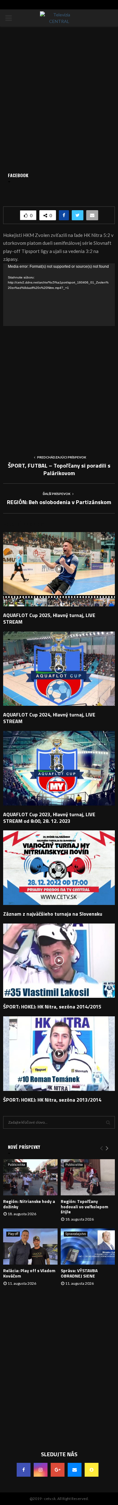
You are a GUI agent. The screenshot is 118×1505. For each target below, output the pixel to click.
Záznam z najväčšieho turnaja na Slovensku (52, 914)
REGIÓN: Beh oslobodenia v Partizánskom (59, 502)
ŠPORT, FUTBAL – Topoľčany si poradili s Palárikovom (59, 469)
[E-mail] (74, 1470)
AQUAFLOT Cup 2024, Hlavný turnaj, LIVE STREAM (49, 718)
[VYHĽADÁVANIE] (108, 1122)
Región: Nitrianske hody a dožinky (29, 1204)
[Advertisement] (59, 385)
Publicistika (16, 1164)
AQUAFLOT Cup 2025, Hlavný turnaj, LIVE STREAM (49, 618)
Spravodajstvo (75, 1234)
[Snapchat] (91, 1470)
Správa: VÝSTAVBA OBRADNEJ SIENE (79, 1273)
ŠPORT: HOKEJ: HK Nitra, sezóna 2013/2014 (52, 1099)
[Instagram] (41, 1470)
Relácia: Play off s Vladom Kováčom (29, 1273)
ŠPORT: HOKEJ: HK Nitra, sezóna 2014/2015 (52, 1006)
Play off (13, 1234)
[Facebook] (24, 1470)
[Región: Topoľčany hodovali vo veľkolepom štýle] (88, 1177)
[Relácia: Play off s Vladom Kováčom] (30, 1246)
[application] (59, 294)
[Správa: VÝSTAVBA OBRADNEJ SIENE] (88, 1246)
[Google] (58, 1470)
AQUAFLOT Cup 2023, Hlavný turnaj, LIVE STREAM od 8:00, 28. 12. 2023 (49, 818)
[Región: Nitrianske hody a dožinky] (30, 1177)
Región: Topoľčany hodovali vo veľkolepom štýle (84, 1206)
